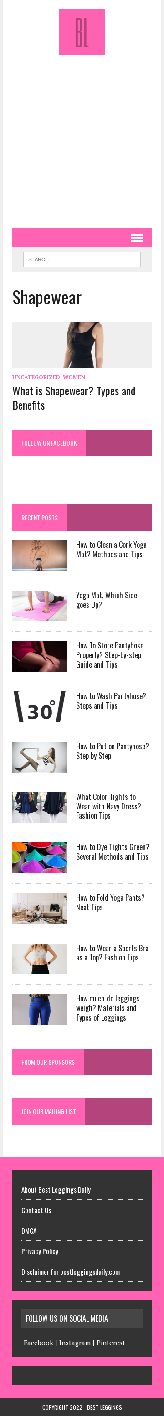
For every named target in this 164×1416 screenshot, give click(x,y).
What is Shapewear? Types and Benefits (73, 397)
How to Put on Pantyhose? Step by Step (112, 751)
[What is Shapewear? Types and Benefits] (82, 362)
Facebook (38, 1342)
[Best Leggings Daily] (82, 32)
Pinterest (111, 1342)
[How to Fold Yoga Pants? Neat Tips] (39, 918)
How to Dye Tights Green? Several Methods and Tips (112, 851)
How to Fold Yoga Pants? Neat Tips (110, 902)
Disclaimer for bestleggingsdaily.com (70, 1271)
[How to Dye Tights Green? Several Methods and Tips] (39, 867)
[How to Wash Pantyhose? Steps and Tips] (39, 716)
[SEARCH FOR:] (81, 258)
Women (74, 376)
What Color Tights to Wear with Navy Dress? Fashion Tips (108, 806)
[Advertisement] (82, 137)
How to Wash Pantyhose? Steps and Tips (111, 700)
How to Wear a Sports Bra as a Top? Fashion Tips (112, 953)
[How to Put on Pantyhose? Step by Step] (39, 766)
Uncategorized (36, 376)
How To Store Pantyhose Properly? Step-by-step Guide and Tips (110, 655)
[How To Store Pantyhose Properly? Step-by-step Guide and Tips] (39, 665)
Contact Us (36, 1210)
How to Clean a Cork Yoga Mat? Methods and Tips (111, 549)
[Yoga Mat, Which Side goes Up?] (39, 615)
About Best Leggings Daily (56, 1189)
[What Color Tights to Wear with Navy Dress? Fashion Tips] (39, 817)
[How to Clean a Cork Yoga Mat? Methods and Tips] (39, 565)
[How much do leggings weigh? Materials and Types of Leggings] (39, 1018)
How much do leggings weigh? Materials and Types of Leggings (107, 1008)
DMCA (28, 1230)
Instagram (75, 1342)
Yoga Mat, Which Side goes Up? (106, 600)
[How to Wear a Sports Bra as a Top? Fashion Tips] (39, 968)
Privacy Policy (39, 1251)
